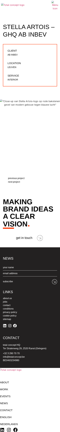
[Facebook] (15, 325)
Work (4, 389)
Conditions (8, 308)
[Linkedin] (5, 325)
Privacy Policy (10, 312)
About (4, 382)
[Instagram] (10, 325)
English (6, 417)
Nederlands (9, 424)
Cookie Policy (9, 315)
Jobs (5, 302)
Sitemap (7, 319)
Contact (6, 305)
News (4, 403)
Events (5, 396)
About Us (7, 298)
